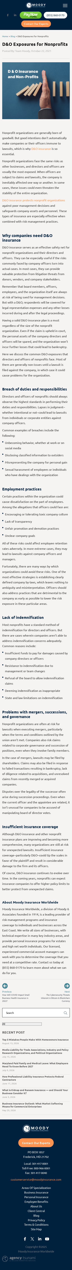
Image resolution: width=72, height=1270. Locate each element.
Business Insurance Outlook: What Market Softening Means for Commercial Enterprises (32, 1105)
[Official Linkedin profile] (15, 15)
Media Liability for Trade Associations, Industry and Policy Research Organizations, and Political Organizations (35, 1051)
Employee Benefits (36, 1201)
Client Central (36, 1211)
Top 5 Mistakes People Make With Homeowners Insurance (35, 1039)
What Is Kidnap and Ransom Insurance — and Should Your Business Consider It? (35, 1091)
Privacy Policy (36, 1220)
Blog (13, 36)
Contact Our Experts (36, 23)
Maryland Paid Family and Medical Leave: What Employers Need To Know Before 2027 (35, 1065)
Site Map (36, 1229)
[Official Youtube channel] (47, 1239)
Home (5, 36)
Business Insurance (36, 1192)
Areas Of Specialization (36, 1187)
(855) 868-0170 (55, 15)
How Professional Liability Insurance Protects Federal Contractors (33, 1078)
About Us (36, 1206)
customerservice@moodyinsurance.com (36, 1179)
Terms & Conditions (36, 1224)
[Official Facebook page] (8, 15)
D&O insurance (41, 148)
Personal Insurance (36, 1197)
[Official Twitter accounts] (32, 1239)
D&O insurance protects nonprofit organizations (33, 200)
